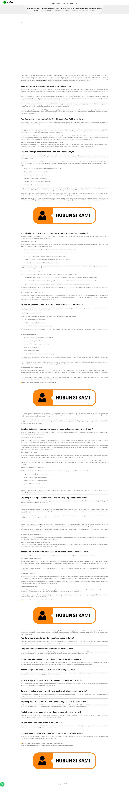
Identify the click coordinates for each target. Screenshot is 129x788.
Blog (76, 4)
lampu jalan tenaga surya (38, 81)
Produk (58, 4)
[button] (2, 784)
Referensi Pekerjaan (68, 4)
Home (53, 4)
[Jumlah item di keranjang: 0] (124, 2)
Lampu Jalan (35, 86)
